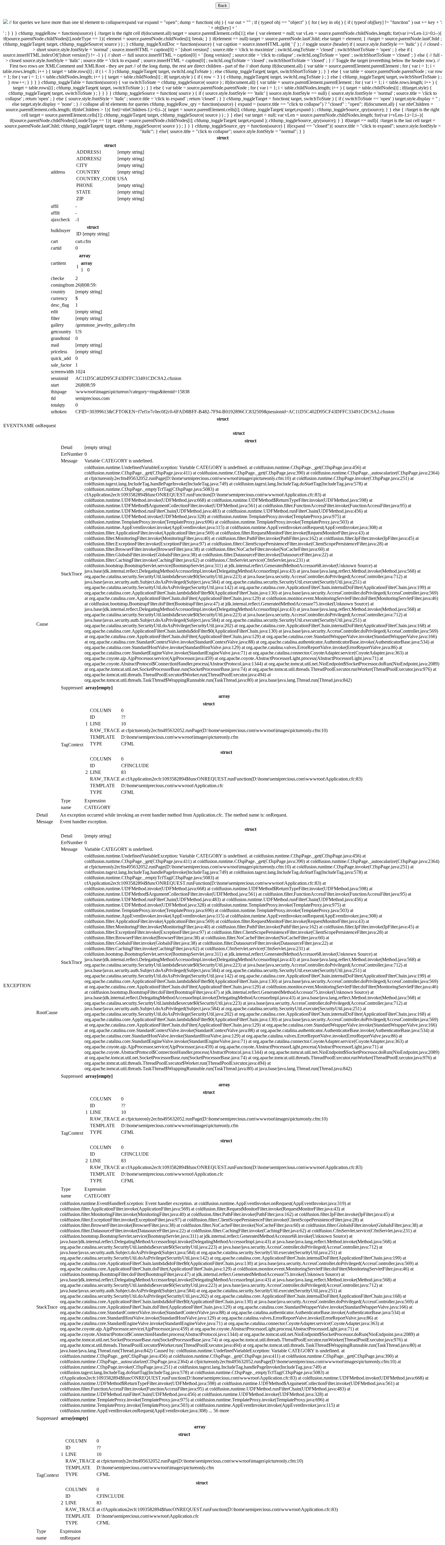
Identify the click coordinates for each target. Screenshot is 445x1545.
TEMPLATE (102, 737)
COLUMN (100, 710)
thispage (59, 391)
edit (54, 311)
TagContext (72, 744)
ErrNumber (72, 454)
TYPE (96, 743)
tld (53, 398)
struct (223, 137)
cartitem (58, 263)
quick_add (61, 358)
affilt (55, 212)
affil (54, 206)
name (66, 807)
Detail (66, 447)
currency (59, 298)
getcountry (61, 331)
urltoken (59, 411)
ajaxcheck (60, 219)
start (55, 385)
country (58, 291)
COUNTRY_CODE (96, 178)
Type (66, 800)
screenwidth (62, 371)
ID (78, 233)
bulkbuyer (60, 230)
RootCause (47, 1012)
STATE (83, 192)
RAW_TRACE (105, 730)
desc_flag (60, 305)
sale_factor (61, 365)
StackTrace (71, 573)
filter (55, 318)
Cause (42, 624)
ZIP (80, 198)
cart (54, 241)
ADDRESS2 (88, 158)
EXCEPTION (17, 985)
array (85, 255)
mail (55, 345)
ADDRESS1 (88, 152)
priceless (59, 351)
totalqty (58, 405)
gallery (57, 325)
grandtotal (60, 338)
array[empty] (99, 687)
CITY (82, 165)
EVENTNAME (18, 425)
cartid (56, 248)
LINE (95, 723)
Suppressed (72, 687)
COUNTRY (88, 172)
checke (57, 278)
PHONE (84, 185)
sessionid (59, 378)
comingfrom (62, 285)
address (58, 172)
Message (69, 460)
